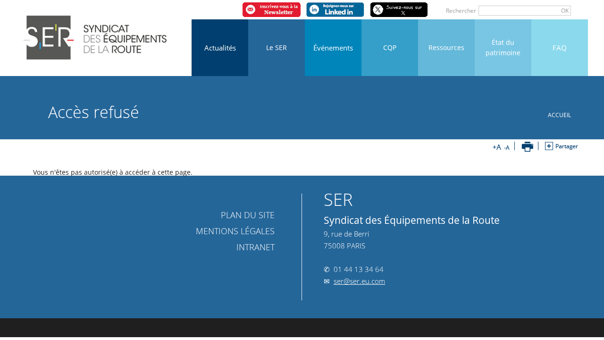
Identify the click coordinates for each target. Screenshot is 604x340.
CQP (389, 47)
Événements (333, 47)
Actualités (220, 47)
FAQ (560, 47)
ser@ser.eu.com (359, 281)
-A (505, 147)
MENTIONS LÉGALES (235, 231)
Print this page (527, 147)
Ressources (446, 47)
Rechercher (461, 11)
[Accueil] (96, 34)
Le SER (276, 47)
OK (565, 11)
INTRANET (253, 247)
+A (497, 147)
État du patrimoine (503, 47)
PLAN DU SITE (248, 215)
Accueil (559, 115)
